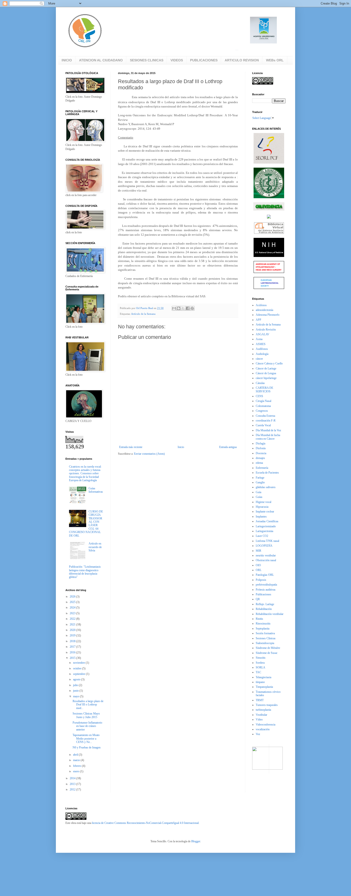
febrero (77, 766)
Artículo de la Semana (143, 313)
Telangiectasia (263, 677)
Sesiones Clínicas (266, 638)
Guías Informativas (96, 490)
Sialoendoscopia (265, 643)
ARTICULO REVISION (242, 60)
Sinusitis (261, 657)
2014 (73, 778)
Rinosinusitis (263, 623)
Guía (258, 492)
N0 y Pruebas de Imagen (87, 747)
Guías (259, 497)
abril (76, 754)
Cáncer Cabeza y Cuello (269, 363)
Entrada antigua (228, 447)
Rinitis (259, 618)
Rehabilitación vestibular (269, 614)
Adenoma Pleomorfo (267, 314)
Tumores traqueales (267, 705)
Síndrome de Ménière (268, 648)
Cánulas (260, 383)
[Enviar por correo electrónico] (174, 308)
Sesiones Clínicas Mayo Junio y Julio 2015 (86, 715)
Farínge (260, 477)
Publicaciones (263, 594)
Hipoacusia (262, 506)
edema (259, 462)
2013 (73, 784)
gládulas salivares (266, 487)
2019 (73, 635)
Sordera (260, 662)
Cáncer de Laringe (266, 368)
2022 (73, 618)
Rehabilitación (264, 609)
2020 (73, 630)
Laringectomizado (266, 526)
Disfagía (260, 443)
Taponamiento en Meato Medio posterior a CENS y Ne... (86, 738)
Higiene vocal (263, 502)
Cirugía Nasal (263, 401)
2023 (73, 613)
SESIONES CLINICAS (146, 60)
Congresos (262, 410)
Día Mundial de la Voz (268, 430)
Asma (259, 339)
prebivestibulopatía (266, 584)
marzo (77, 760)
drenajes (260, 458)
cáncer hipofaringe (266, 378)
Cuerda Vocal (263, 425)
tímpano (260, 682)
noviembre (79, 662)
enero (76, 771)
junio (76, 690)
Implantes (261, 516)
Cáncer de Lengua (266, 373)
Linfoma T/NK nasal (267, 541)
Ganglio (260, 482)
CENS (259, 396)
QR (258, 599)
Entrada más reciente (130, 447)
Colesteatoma (263, 406)
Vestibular (261, 714)
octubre (77, 668)
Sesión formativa (265, 633)
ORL (258, 570)
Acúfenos (261, 305)
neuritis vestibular (266, 555)
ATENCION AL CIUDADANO (101, 60)
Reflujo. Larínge (265, 604)
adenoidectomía (264, 310)
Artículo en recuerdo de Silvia (95, 547)
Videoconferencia (265, 724)
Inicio (181, 447)
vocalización (263, 729)
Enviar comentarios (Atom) (149, 453)
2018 (73, 641)
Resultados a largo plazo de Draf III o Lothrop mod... (88, 704)
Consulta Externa (265, 415)
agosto (77, 679)
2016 (73, 652)
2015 (73, 658)
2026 (73, 596)
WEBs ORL (275, 60)
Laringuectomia (264, 531)
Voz (258, 734)
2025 (73, 602)
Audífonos (262, 349)
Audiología (262, 354)
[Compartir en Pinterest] (192, 308)
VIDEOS (176, 60)
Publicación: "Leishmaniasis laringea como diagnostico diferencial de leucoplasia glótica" (85, 572)
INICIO (67, 60)
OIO (258, 565)
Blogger (195, 841)
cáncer (259, 358)
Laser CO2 (262, 536)
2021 (73, 624)
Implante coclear (265, 511)
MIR (258, 550)
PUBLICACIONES (204, 60)
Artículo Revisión (266, 329)
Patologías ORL (265, 574)
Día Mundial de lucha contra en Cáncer (268, 436)
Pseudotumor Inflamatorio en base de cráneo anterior (87, 726)
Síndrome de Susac (266, 653)
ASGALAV (262, 334)
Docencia (261, 453)
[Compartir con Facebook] (187, 308)
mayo (76, 696)
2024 (73, 607)
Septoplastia (262, 628)
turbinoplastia (263, 709)
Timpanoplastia (264, 686)
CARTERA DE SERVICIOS (264, 389)
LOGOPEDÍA (264, 545)
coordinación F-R (266, 420)
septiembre (79, 674)
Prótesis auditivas (266, 589)
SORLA (260, 667)
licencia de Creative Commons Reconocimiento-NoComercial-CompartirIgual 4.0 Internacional (145, 823)
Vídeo (259, 719)
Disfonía (261, 448)
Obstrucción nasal (266, 560)
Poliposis (261, 579)
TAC (258, 672)
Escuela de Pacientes (267, 472)
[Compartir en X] (183, 308)
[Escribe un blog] (178, 308)
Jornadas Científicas (267, 521)
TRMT (260, 700)
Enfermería (262, 467)
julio (76, 685)
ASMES (261, 344)
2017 (73, 646)
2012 (73, 789)
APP (258, 319)
